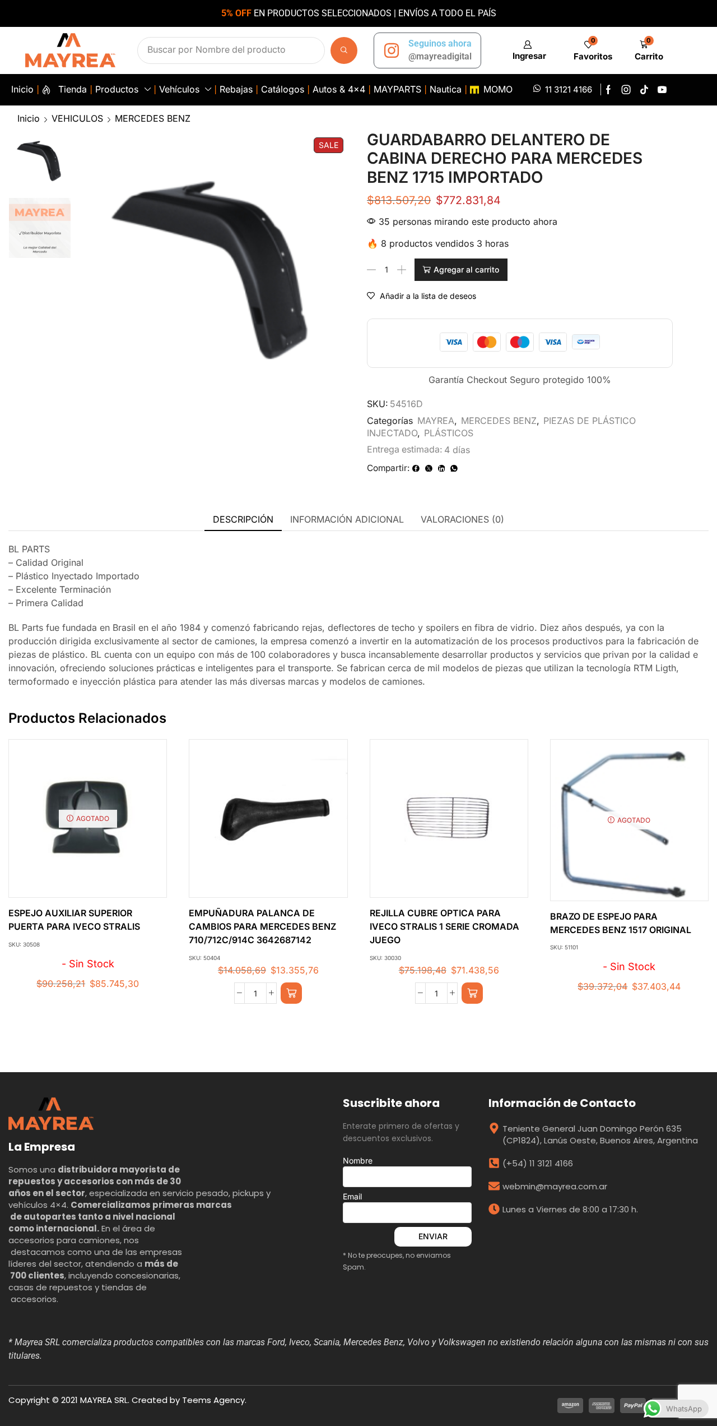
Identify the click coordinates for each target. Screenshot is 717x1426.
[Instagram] (626, 89)
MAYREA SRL (104, 1400)
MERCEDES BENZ (152, 118)
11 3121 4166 (568, 89)
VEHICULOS (77, 118)
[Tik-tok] (644, 89)
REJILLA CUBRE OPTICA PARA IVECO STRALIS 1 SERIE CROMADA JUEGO (444, 926)
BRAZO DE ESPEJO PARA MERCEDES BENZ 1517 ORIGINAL (620, 923)
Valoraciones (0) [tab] (462, 519)
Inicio (28, 118)
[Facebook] (608, 89)
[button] (527, 50)
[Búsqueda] (343, 50)
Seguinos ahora (440, 43)
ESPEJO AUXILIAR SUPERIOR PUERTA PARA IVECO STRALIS (74, 920)
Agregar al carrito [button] (256, 823)
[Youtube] (662, 89)
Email (352, 1196)
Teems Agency (213, 1400)
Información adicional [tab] (347, 519)
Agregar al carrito (466, 269)
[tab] (243, 519)
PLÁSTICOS (448, 433)
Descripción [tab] (243, 519)
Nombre (358, 1160)
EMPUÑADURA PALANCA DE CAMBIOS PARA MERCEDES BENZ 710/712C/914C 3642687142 (262, 926)
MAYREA (435, 420)
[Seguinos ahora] (391, 50)
